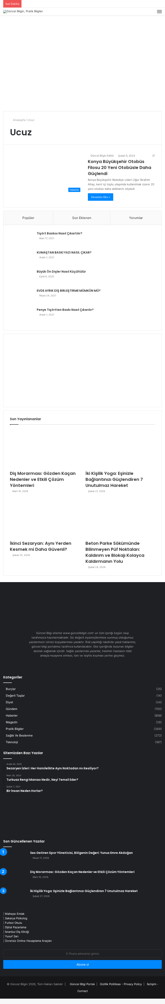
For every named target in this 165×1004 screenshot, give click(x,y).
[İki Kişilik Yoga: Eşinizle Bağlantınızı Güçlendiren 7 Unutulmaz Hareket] (120, 448)
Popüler (28, 218)
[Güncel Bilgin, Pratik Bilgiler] (23, 11)
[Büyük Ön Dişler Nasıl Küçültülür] (22, 278)
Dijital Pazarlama (15, 927)
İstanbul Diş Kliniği (17, 931)
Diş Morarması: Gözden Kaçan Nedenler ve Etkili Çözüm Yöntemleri (43, 479)
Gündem (11, 709)
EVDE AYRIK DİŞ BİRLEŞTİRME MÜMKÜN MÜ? (69, 290)
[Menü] (159, 11)
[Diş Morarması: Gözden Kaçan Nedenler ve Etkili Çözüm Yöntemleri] (44, 448)
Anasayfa (18, 120)
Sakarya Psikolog (16, 918)
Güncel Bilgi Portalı (82, 984)
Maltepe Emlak (14, 913)
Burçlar (11, 689)
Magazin (11, 722)
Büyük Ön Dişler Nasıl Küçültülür (61, 271)
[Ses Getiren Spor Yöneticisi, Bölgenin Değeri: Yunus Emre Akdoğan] (15, 859)
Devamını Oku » (100, 197)
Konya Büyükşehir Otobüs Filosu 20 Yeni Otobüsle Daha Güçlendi (119, 168)
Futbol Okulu (13, 922)
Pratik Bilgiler (15, 729)
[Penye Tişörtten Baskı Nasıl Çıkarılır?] (22, 316)
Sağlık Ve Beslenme (19, 735)
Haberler (12, 715)
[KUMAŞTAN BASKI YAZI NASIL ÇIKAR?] (22, 259)
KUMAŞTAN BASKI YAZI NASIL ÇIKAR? (64, 252)
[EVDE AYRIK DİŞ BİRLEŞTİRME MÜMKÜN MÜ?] (22, 297)
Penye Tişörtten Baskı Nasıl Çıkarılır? (65, 310)
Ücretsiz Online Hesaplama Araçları (28, 940)
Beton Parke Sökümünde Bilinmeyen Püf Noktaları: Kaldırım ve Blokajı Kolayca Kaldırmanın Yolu (115, 552)
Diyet (9, 702)
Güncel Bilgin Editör (102, 155)
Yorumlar (136, 218)
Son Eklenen (81, 218)
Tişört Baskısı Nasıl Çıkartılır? (59, 233)
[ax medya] (82, 29)
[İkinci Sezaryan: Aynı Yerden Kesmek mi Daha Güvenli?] (44, 518)
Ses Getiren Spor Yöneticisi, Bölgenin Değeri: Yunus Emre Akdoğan (81, 853)
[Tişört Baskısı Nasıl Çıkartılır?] (22, 239)
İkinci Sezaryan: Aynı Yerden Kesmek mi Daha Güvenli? (40, 546)
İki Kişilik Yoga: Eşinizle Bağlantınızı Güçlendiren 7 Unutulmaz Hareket (114, 479)
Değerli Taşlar (15, 695)
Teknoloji (12, 742)
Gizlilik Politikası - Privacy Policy (121, 984)
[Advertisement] (82, 76)
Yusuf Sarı (11, 936)
